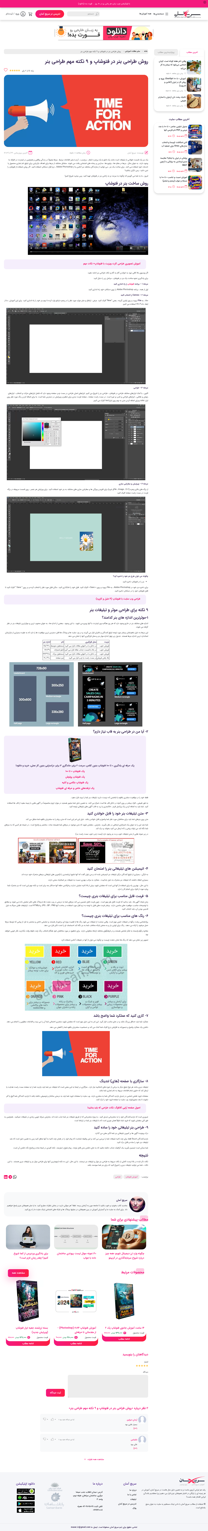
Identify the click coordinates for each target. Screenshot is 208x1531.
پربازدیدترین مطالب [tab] (166, 52)
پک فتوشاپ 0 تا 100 (75, 771)
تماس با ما (131, 1494)
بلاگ (134, 1508)
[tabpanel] (179, 84)
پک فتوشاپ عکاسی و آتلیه (75, 783)
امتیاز (146, 1361)
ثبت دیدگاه (55, 1393)
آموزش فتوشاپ (132, 1176)
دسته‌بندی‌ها (158, 13)
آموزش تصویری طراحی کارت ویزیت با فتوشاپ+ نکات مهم (111, 264)
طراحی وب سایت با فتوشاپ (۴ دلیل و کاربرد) (118, 599)
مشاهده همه (18, 1273)
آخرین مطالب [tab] (192, 52)
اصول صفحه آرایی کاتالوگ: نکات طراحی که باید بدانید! (113, 1108)
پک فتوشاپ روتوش (75, 777)
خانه (145, 51)
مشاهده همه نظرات (95, 1459)
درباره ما (132, 1490)
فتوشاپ (130, 284)
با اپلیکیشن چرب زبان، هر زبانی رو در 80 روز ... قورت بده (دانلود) (104, 3)
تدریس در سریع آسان (49, 14)
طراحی (118, 1176)
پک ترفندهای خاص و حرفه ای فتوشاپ (75, 788)
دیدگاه (145, 1372)
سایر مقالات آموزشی (132, 51)
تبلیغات (133, 1499)
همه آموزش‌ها (145, 13)
